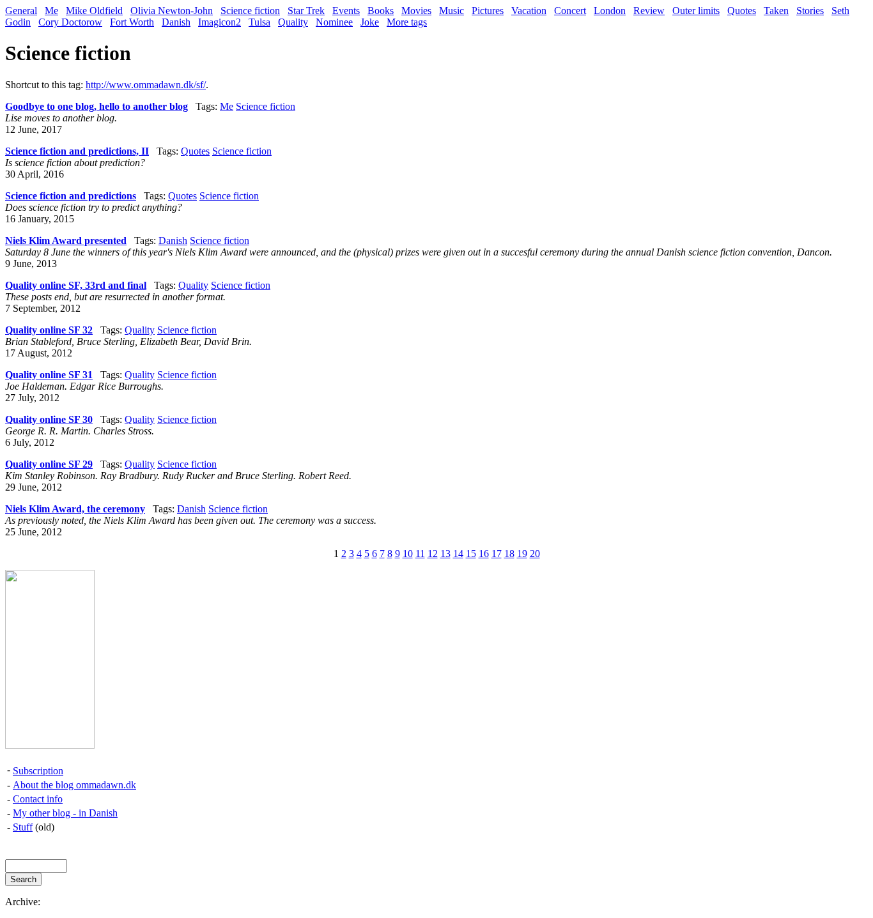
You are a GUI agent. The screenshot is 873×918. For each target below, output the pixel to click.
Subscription (38, 770)
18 (509, 553)
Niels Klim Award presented (66, 240)
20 (535, 553)
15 (471, 553)
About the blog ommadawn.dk (74, 784)
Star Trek (306, 10)
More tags (407, 22)
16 (484, 553)
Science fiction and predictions (70, 195)
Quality (293, 22)
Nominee (334, 22)
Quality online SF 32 (49, 330)
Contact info (38, 798)
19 (522, 553)
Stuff (23, 827)
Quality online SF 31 (49, 374)
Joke (369, 22)
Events (346, 10)
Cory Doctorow (70, 22)
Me (51, 10)
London (610, 10)
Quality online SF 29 (49, 464)
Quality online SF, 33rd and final (75, 285)
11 (420, 553)
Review (649, 10)
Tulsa (259, 22)
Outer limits (696, 10)
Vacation (528, 10)
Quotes (741, 10)
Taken (776, 10)
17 (496, 553)
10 (408, 553)
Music (451, 10)
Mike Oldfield (94, 10)
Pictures (488, 10)
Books (380, 10)
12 (433, 553)
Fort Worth (132, 22)
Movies (416, 10)
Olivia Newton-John (171, 10)
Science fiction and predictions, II (77, 151)
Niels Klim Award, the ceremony (75, 508)
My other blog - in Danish (65, 812)
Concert (570, 10)
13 (445, 553)
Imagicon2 (219, 22)
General (21, 10)
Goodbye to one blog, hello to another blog (96, 106)
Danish (176, 22)
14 (458, 553)
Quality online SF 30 (49, 419)
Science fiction (250, 10)
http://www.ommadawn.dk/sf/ (146, 84)
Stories (810, 10)
